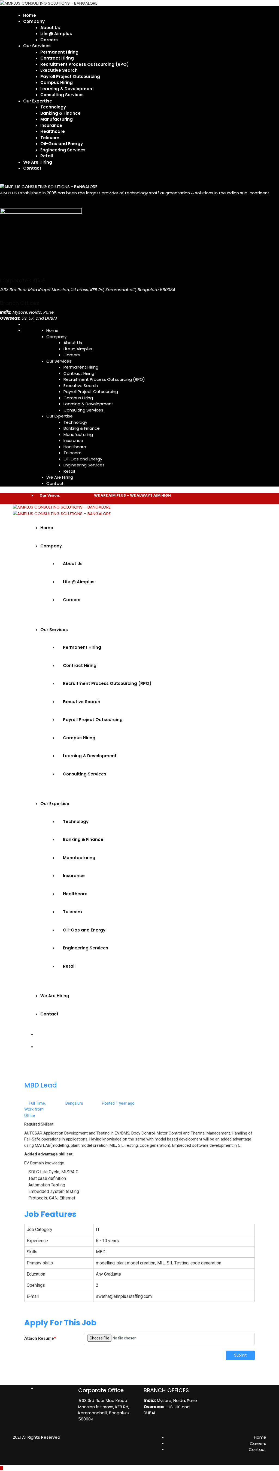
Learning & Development (67, 89)
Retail (46, 156)
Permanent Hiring (59, 52)
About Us (50, 27)
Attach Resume (40, 1338)
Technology (53, 107)
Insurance (51, 125)
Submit (240, 1355)
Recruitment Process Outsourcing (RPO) (84, 64)
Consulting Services (62, 95)
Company (34, 21)
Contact (32, 168)
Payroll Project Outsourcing (70, 76)
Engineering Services (63, 150)
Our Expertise (37, 101)
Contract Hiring (57, 58)
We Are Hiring (37, 162)
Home (29, 15)
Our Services (37, 46)
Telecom (49, 138)
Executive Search (59, 70)
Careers (49, 40)
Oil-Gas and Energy (61, 144)
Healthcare (52, 131)
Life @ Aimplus (56, 33)
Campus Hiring (56, 82)
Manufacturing (56, 119)
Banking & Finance (60, 113)
